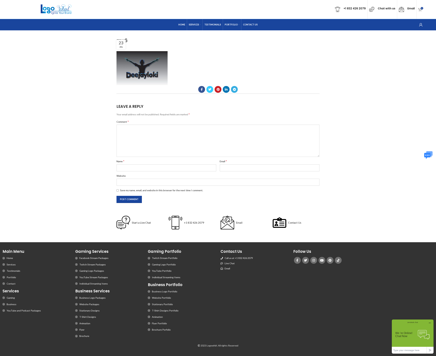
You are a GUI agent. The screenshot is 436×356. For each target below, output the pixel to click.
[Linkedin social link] (226, 89)
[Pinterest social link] (218, 89)
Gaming (11, 297)
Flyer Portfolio (159, 323)
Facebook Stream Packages (93, 258)
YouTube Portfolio (162, 270)
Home (10, 258)
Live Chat (230, 263)
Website (121, 175)
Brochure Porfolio (161, 329)
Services (11, 264)
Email (223, 161)
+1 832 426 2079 (194, 222)
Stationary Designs (89, 310)
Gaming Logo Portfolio (164, 264)
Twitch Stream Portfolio (164, 258)
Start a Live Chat (141, 222)
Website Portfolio (161, 297)
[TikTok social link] (338, 260)
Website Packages (89, 304)
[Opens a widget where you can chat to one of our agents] (413, 336)
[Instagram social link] (313, 260)
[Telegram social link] (234, 89)
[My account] (420, 24)
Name (120, 161)
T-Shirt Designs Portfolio (165, 310)
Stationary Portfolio (162, 304)
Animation (84, 323)
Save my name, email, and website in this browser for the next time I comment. (161, 190)
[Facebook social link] (201, 89)
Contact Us (294, 222)
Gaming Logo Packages (91, 270)
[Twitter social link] (209, 89)
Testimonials (13, 270)
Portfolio (11, 277)
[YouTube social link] (321, 260)
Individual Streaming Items (93, 283)
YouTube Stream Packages (93, 277)
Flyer (81, 329)
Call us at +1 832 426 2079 (239, 258)
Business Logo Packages (92, 297)
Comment (122, 121)
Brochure (84, 336)
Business (11, 304)
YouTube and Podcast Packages (24, 310)
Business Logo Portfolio (164, 291)
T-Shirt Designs (87, 316)
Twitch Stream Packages (92, 264)
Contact (11, 283)
